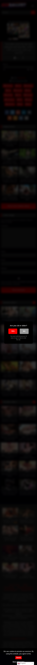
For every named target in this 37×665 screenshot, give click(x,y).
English (23, 663)
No (24, 331)
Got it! (18, 657)
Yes (13, 331)
